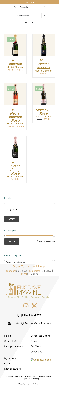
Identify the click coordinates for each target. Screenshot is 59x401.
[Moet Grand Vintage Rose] (15, 137)
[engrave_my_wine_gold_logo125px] (24, 284)
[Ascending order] (44, 7)
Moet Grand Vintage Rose (15, 168)
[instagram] (25, 306)
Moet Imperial (15, 62)
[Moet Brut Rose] (44, 85)
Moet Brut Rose (43, 111)
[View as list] (32, 22)
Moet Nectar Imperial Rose (15, 115)
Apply (11, 219)
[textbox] (32, 209)
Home (26, 2)
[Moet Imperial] (15, 35)
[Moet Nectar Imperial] (44, 35)
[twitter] (34, 306)
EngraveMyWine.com (34, 384)
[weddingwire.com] (41, 360)
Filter (11, 241)
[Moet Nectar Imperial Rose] (15, 85)
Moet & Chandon (15, 67)
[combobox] (29, 262)
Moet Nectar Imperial (43, 64)
